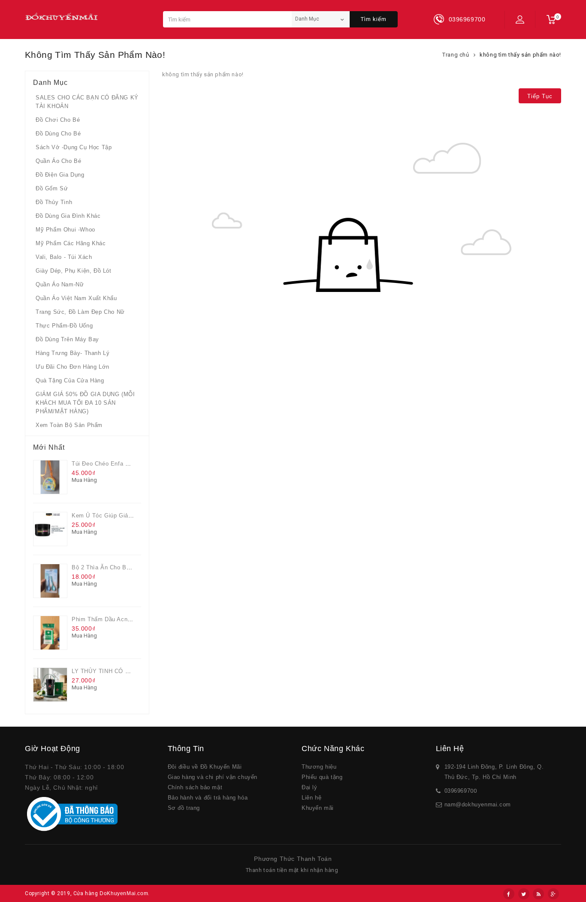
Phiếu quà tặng (322, 777)
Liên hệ (311, 797)
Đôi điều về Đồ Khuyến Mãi (205, 767)
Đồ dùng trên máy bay (67, 339)
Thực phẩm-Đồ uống (64, 325)
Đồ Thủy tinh (54, 202)
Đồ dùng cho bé (58, 133)
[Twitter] (523, 893)
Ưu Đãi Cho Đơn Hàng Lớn (72, 367)
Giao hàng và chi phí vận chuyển (213, 777)
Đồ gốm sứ (52, 188)
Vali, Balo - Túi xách (64, 257)
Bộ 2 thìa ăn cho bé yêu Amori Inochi (125, 567)
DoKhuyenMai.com (124, 893)
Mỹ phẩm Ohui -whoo (65, 229)
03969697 (457, 791)
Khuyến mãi (318, 808)
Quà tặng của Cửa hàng (70, 380)
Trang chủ (455, 54)
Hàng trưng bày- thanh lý (72, 353)
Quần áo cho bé (58, 161)
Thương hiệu (319, 767)
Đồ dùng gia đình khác (68, 216)
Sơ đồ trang (184, 808)
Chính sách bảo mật (195, 787)
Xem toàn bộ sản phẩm (69, 425)
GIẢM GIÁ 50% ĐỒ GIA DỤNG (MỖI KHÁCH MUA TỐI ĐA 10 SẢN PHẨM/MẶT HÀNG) (85, 403)
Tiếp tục (540, 96)
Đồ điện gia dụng (60, 174)
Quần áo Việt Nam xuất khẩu (76, 298)
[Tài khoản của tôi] (520, 19)
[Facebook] (508, 893)
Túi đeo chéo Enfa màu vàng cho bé (123, 463)
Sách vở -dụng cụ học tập (74, 147)
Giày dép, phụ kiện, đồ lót (74, 271)
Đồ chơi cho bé (58, 120)
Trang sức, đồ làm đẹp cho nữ (80, 312)
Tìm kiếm (374, 19)
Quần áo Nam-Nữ (60, 284)
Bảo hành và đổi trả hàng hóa (208, 797)
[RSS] (538, 893)
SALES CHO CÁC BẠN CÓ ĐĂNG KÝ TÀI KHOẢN (87, 101)
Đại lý (309, 787)
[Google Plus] (553, 893)
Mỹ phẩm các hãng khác (71, 243)
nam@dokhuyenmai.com (477, 804)
